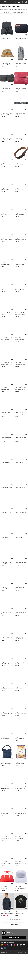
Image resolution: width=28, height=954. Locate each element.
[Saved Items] (22, 2)
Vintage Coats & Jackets (17, 12)
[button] (2, 945)
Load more (14, 924)
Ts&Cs (26, 952)
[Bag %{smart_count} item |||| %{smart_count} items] (26, 2)
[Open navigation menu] (2, 2)
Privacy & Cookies (20, 952)
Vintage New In (5, 12)
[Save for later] (12, 35)
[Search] (15, 2)
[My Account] (19, 2)
